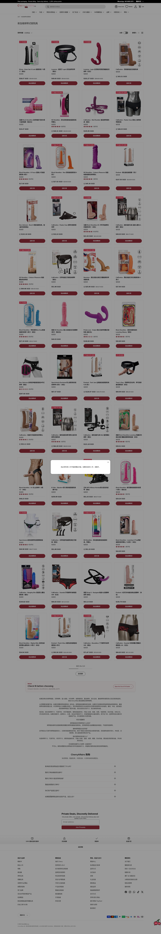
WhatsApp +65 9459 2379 (125, 1)
